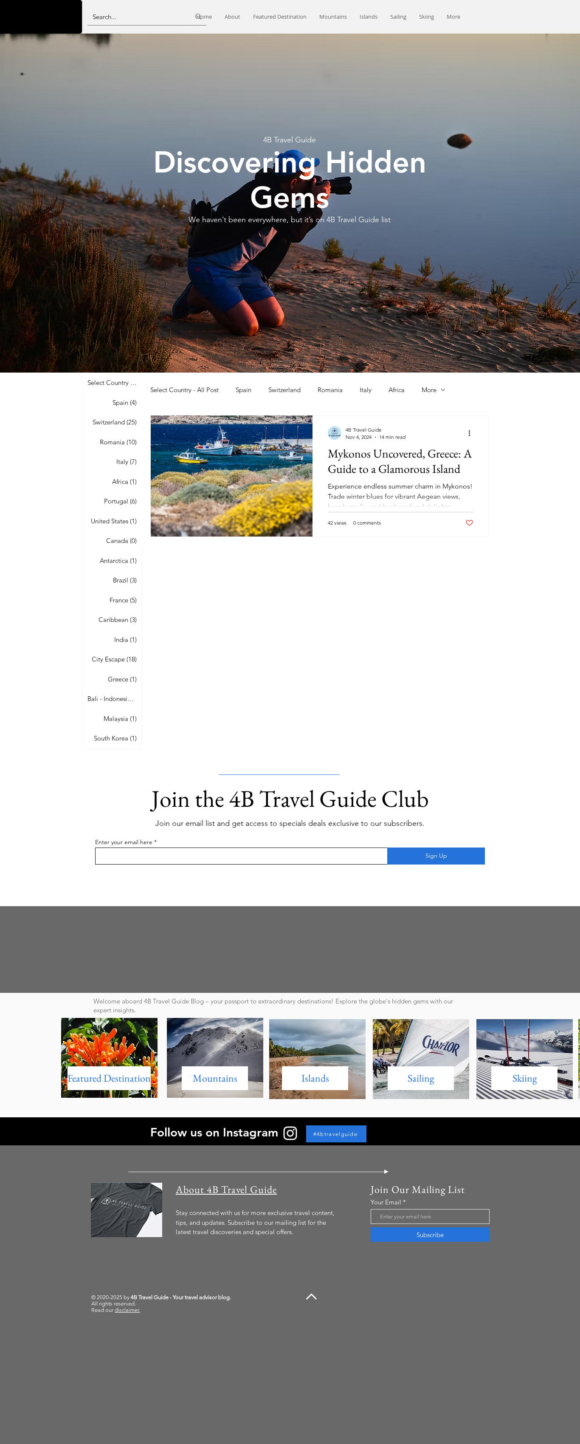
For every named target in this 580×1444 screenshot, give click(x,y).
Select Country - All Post (184, 390)
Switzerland (284, 390)
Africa (397, 390)
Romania (330, 390)
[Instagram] (290, 1133)
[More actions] (472, 433)
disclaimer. (127, 1310)
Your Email (386, 1202)
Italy (366, 390)
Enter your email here (123, 842)
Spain (243, 390)
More (429, 390)
